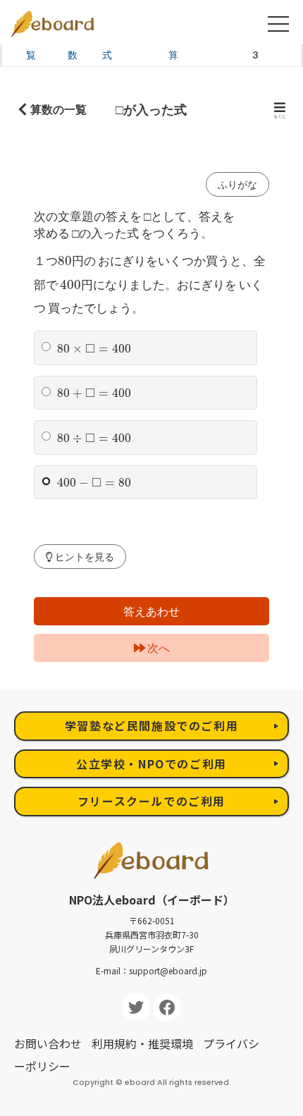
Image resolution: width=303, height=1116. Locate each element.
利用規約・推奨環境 (142, 1043)
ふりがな (237, 184)
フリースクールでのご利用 (151, 800)
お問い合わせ (48, 1043)
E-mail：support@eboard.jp (151, 970)
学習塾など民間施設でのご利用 (151, 725)
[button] (80, 556)
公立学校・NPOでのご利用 (151, 763)
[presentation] (65, 260)
